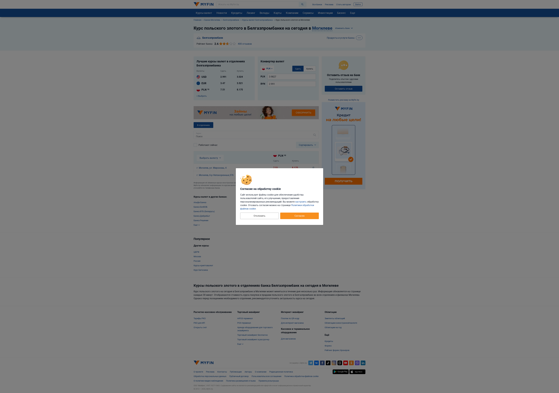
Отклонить (259, 215)
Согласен (299, 215)
